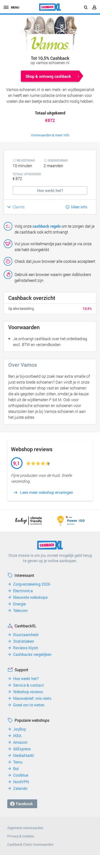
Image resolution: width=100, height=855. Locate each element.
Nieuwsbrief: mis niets (32, 698)
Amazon (20, 742)
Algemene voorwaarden (25, 827)
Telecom (20, 610)
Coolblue (20, 775)
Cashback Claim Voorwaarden (30, 844)
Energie (19, 604)
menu (15, 7)
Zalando (20, 788)
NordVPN (21, 782)
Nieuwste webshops (30, 597)
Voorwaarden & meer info (50, 135)
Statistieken (23, 641)
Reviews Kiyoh (25, 648)
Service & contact (28, 685)
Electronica (23, 591)
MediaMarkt (23, 755)
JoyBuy (19, 729)
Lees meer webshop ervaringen (46, 492)
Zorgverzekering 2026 (31, 584)
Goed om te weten (28, 705)
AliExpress (22, 749)
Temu (18, 762)
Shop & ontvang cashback (48, 76)
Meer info (79, 206)
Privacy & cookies (20, 836)
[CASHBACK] (50, 7)
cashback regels (47, 226)
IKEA (17, 735)
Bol (16, 768)
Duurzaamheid (25, 634)
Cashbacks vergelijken (32, 654)
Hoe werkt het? (26, 678)
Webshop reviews (28, 692)
